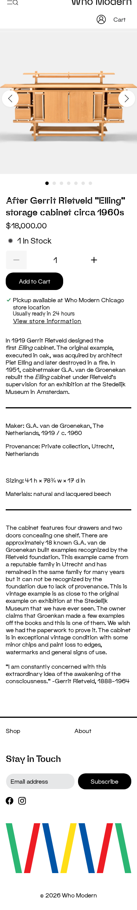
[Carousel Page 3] (61, 183)
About (83, 730)
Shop (13, 730)
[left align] (10, 98)
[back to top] (119, 882)
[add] (94, 259)
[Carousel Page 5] (76, 183)
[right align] (126, 98)
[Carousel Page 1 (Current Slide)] (47, 183)
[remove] (16, 259)
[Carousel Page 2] (54, 183)
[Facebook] (9, 800)
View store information (47, 320)
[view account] (101, 19)
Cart (120, 19)
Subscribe (104, 781)
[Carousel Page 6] (83, 183)
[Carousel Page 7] (90, 183)
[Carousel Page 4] (68, 183)
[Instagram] (22, 800)
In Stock (34, 240)
